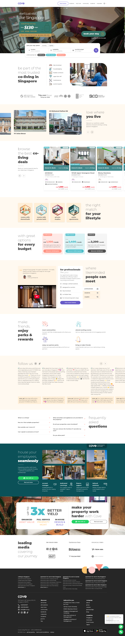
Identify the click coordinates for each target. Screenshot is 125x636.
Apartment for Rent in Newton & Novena (71, 581)
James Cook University (70, 606)
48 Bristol (48, 173)
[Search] (96, 50)
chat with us (29, 478)
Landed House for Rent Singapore (25, 580)
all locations (44, 605)
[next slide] (123, 30)
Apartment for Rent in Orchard (69, 580)
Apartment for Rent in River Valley (70, 588)
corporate (99, 3)
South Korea (90, 622)
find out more (28, 482)
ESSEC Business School (70, 609)
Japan (88, 624)
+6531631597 (24, 605)
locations (71, 3)
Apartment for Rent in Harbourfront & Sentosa (95, 582)
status (52, 632)
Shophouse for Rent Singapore (24, 582)
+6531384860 (24, 607)
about (88, 602)
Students (60, 182)
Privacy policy (31, 632)
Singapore (89, 617)
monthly (44, 45)
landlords (43, 612)
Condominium (114, 182)
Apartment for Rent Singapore (24, 578)
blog (87, 612)
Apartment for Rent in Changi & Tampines (49, 583)
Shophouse (87, 182)
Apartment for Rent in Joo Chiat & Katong (49, 585)
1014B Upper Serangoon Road (82, 173)
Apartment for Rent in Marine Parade (48, 580)
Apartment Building (52, 184)
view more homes (70, 302)
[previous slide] (1, 30)
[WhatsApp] (121, 626)
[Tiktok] (27, 612)
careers (88, 607)
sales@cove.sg (25, 609)
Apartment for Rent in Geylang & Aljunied (49, 578)
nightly (51, 45)
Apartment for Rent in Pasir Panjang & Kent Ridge (96, 586)
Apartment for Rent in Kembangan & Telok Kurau (50, 582)
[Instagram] (35, 363)
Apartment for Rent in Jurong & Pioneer (93, 588)
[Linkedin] (24, 612)
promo (43, 619)
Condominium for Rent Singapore (25, 583)
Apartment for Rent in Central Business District (95, 578)
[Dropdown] (105, 3)
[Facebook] (19, 612)
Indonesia (89, 620)
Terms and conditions (42, 632)
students (92, 3)
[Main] (21, 3)
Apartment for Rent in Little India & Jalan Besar (73, 583)
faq (42, 621)
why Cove (78, 3)
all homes (43, 602)
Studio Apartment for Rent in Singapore (26, 585)
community (86, 3)
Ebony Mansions (104, 173)
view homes (63, 3)
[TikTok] (39, 363)
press (88, 605)
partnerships (90, 609)
